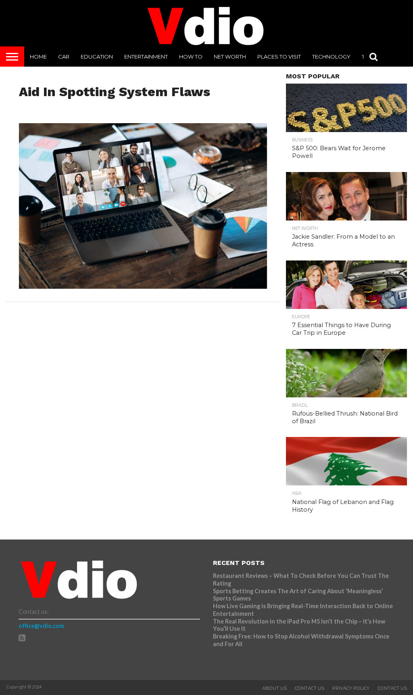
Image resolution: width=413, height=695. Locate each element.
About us (274, 688)
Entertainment (146, 56)
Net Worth (230, 56)
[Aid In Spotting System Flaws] (143, 286)
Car (63, 56)
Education (97, 56)
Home (38, 56)
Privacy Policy (350, 688)
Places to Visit (279, 56)
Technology (331, 56)
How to (190, 56)
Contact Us (309, 688)
